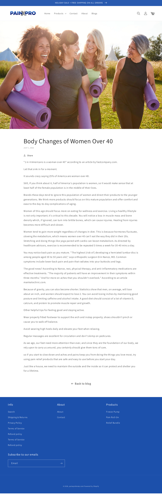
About (60, 411)
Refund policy (15, 434)
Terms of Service (16, 428)
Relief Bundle (113, 422)
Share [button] (30, 155)
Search (11, 411)
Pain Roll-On (112, 417)
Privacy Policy (15, 422)
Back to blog (83, 383)
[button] (60, 13)
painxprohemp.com (76, 486)
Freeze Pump (113, 411)
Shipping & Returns (18, 417)
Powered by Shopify (91, 486)
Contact (61, 417)
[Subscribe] (61, 463)
